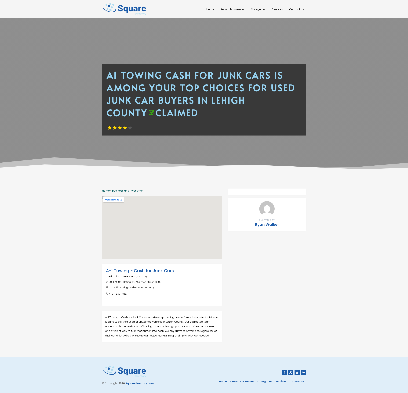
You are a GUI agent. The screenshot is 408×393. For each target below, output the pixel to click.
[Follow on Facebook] (284, 372)
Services (277, 9)
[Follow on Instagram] (297, 372)
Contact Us (296, 9)
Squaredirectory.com (139, 383)
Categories (258, 9)
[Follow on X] (290, 372)
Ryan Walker (267, 224)
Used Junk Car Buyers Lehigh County (126, 276)
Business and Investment (128, 191)
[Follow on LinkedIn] (303, 372)
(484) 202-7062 (118, 293)
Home (210, 9)
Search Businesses (232, 9)
